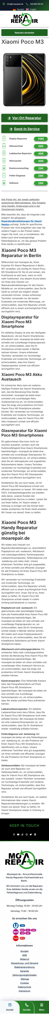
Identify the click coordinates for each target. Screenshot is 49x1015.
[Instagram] (27, 834)
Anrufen (27, 1009)
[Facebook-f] (14, 834)
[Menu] (41, 1005)
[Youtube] (18, 834)
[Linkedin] (35, 834)
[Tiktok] (22, 834)
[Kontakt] (9, 1005)
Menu (41, 1009)
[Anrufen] (26, 1005)
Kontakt (9, 1009)
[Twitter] (31, 834)
